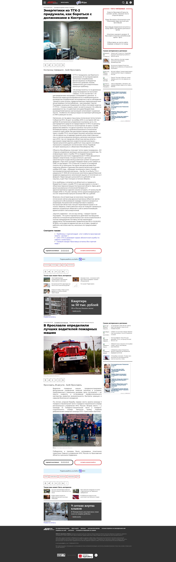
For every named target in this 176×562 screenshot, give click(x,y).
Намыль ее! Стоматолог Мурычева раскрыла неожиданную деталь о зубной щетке (121, 55)
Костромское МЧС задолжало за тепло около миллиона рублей (61, 284)
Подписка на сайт (61, 530)
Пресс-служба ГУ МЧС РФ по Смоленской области (58, 60)
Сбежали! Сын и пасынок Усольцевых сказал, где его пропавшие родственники (121, 345)
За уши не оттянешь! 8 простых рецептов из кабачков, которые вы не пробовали (121, 67)
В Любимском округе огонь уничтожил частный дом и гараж (89, 496)
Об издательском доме (62, 528)
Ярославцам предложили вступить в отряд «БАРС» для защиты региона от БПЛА (117, 28)
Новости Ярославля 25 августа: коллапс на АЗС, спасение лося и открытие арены (118, 13)
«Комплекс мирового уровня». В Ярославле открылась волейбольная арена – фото (117, 36)
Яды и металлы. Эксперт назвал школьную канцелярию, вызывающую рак (120, 61)
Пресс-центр (75, 528)
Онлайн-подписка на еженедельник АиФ (113, 528)
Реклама (83, 528)
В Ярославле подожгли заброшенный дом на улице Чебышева (60, 497)
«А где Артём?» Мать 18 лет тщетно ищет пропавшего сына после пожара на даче (121, 327)
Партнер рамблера (71, 555)
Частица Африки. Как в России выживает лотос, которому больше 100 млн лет (121, 339)
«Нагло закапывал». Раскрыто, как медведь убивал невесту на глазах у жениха (121, 85)
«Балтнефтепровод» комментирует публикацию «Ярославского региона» (59, 279)
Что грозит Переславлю (87, 284)
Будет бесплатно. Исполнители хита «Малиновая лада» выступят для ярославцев (117, 21)
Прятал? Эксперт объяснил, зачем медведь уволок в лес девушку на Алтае (120, 79)
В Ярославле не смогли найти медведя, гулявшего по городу (117, 43)
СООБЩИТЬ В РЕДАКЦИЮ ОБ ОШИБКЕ (86, 530)
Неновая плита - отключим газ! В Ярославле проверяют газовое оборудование (89, 279)
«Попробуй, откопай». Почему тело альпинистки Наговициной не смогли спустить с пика (121, 357)
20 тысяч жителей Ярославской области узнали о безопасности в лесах (61, 491)
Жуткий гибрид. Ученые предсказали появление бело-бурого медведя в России (121, 73)
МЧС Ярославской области (51, 375)
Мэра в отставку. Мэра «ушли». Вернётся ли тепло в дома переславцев (60, 291)
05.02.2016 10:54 (48, 7)
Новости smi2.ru (50, 317)
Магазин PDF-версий (94, 528)
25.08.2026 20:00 (48, 322)
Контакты (71, 530)
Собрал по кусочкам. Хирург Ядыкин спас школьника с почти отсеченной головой (121, 333)
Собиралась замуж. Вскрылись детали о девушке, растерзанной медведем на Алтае (120, 351)
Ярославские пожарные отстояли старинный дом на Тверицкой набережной (90, 491)
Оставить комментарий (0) (88, 250)
